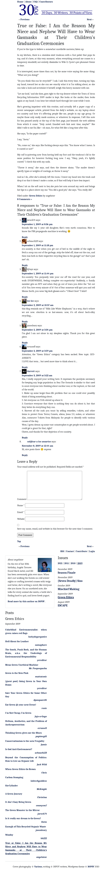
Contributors (46, 1)
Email (20, 512)
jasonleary (41, 830)
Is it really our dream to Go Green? (23, 818)
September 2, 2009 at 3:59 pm (37, 351)
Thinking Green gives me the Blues (23, 733)
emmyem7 (41, 805)
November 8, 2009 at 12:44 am (37, 446)
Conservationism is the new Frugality (24, 741)
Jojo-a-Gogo (41, 716)
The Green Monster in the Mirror (22, 810)
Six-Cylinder (11, 785)
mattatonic (41, 676)
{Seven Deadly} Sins (70, 581)
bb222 (44, 838)
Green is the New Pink (16, 673)
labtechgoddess (39, 781)
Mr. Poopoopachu (38, 668)
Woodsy (9, 835)
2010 (73, 563)
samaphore (41, 645)
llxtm (44, 822)
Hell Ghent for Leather (17, 641)
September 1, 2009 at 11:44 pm (37, 273)
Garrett (31, 371)
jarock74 (42, 813)
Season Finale (67, 572)
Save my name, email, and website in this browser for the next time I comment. (55, 528)
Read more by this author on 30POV (26, 601)
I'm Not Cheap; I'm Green (18, 713)
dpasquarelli (40, 700)
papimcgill (41, 736)
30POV (91, 866)
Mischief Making (68, 589)
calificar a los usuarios (39, 441)
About (28, 1)
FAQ (35, 1)
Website (20, 519)
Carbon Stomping (14, 777)
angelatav (41, 857)
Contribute (81, 551)
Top (19, 541)
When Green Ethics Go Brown (20, 769)
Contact (70, 551)
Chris (44, 772)
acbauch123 (41, 752)
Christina (42, 797)
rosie (44, 708)
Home (20, 1)
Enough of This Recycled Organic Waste (25, 826)
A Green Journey (13, 794)
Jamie (44, 744)
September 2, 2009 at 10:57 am (37, 305)
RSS (62, 551)
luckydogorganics (37, 636)
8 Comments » (24, 199)
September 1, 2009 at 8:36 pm (37, 224)
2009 (80, 563)
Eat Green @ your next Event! (20, 704)
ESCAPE (63, 605)
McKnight (42, 789)
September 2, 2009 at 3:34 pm (37, 329)
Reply (25, 237)
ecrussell (42, 728)
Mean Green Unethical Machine (21, 665)
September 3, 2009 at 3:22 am (37, 375)
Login (92, 551)
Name (20, 505)
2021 (60, 563)
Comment (21, 499)
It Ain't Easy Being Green (18, 802)
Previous (24, 19)
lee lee (30, 301)
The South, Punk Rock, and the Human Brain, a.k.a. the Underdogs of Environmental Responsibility (26, 653)
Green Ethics (35, 195)
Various (38, 866)
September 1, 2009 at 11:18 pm (37, 245)
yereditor (42, 660)
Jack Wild (42, 764)
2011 (66, 563)
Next (89, 19)
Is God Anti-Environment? (18, 749)
